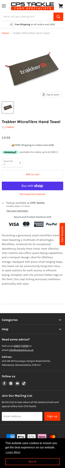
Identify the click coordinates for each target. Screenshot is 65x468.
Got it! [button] (32, 461)
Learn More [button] (13, 452)
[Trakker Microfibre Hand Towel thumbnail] (8, 107)
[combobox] (27, 17)
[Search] (58, 17)
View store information (17, 211)
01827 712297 (21, 345)
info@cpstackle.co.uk (21, 350)
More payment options (32, 194)
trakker (9, 127)
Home (5, 33)
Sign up (52, 416)
